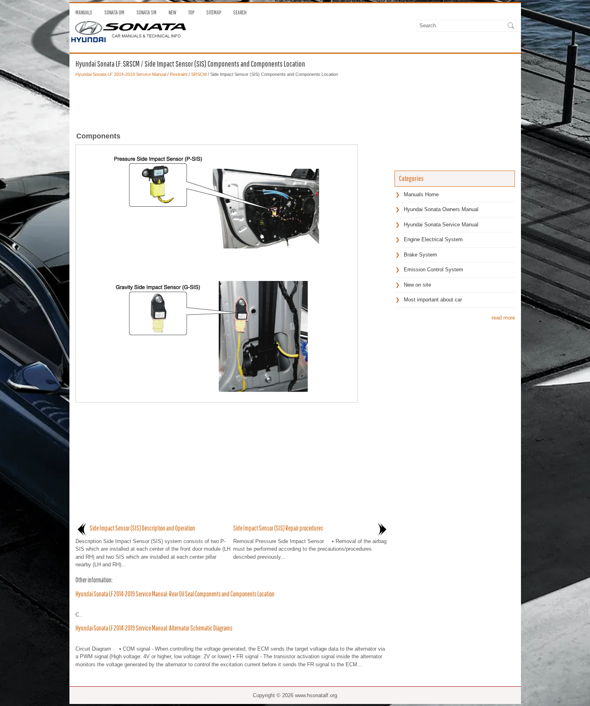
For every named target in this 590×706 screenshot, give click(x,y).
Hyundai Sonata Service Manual (441, 225)
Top (191, 12)
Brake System (420, 255)
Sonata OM (114, 12)
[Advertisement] (232, 102)
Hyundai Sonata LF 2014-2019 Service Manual (120, 74)
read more (503, 318)
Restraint (178, 74)
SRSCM (199, 74)
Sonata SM (146, 12)
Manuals (83, 12)
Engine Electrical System (433, 239)
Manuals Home (421, 194)
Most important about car (433, 300)
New (172, 12)
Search (239, 12)
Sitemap (213, 12)
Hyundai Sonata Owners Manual (441, 209)
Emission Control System (433, 270)
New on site (417, 285)
